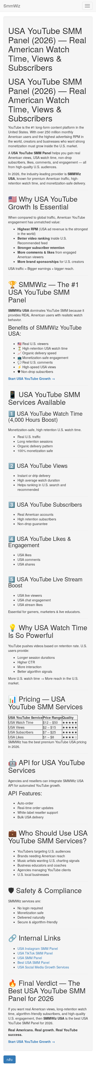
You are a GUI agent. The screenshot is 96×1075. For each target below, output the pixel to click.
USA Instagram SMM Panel (37, 948)
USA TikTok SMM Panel (35, 953)
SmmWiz (11, 6)
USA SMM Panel (29, 957)
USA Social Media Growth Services (43, 967)
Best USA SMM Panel (33, 962)
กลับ (10, 1059)
